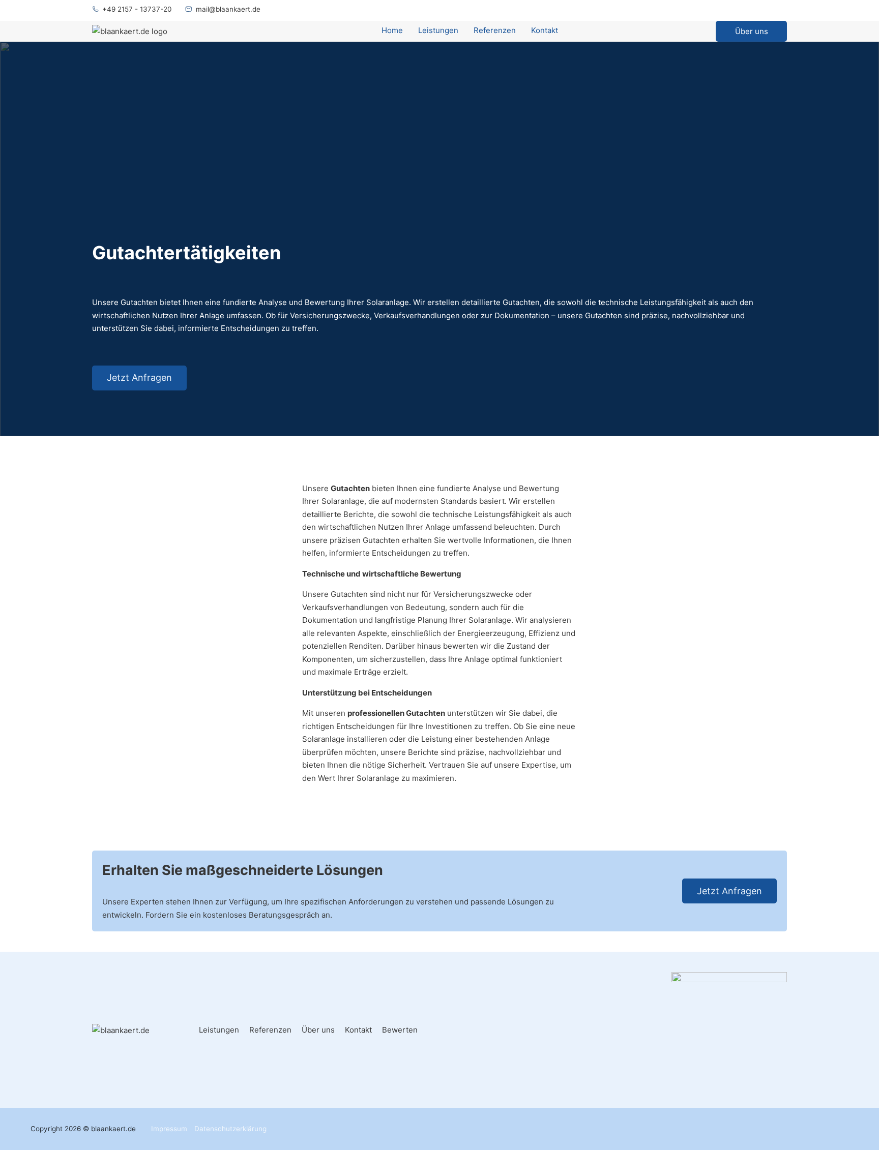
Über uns (751, 31)
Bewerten (400, 1030)
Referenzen (495, 30)
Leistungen (438, 30)
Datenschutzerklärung (230, 1129)
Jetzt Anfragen (139, 377)
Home (392, 30)
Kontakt (544, 30)
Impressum (169, 1129)
